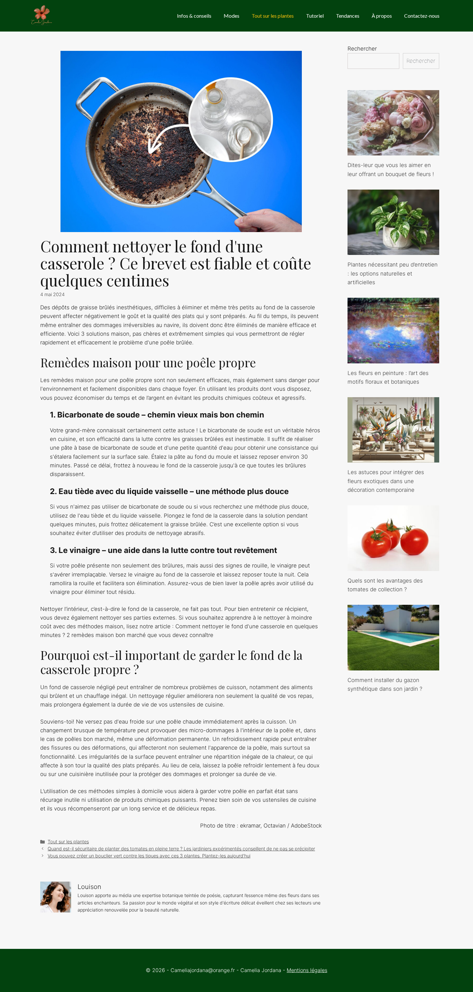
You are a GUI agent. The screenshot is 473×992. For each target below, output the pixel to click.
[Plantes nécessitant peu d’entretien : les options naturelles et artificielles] (393, 250)
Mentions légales (307, 970)
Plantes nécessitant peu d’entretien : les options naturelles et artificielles (393, 273)
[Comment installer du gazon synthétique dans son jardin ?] (393, 665)
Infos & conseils (194, 16)
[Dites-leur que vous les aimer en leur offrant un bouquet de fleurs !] (393, 151)
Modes (231, 16)
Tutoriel (315, 16)
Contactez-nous (422, 16)
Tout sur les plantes (273, 16)
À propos (382, 16)
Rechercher (362, 48)
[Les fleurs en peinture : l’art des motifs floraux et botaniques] (393, 358)
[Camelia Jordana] (42, 16)
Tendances (347, 16)
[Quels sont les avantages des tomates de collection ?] (393, 566)
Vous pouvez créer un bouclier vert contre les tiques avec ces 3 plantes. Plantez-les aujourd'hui (149, 855)
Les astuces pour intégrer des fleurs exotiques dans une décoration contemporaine (386, 481)
